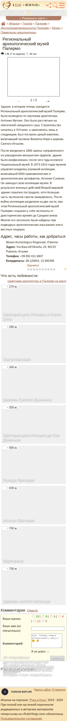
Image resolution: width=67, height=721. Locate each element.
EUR (18, 5)
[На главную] (7, 5)
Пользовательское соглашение (21, 718)
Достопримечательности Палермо (25, 28)
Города (27, 23)
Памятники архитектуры (18, 32)
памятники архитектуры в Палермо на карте (37, 281)
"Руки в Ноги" (38, 700)
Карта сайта (43, 690)
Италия (14, 23)
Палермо (41, 23)
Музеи (56, 28)
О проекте (59, 690)
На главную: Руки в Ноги (3, 23)
